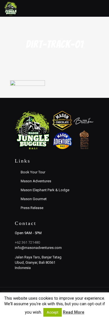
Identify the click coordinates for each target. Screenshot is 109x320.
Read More (73, 312)
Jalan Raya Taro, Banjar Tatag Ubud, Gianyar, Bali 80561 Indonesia (38, 262)
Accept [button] (52, 312)
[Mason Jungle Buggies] (10, 8)
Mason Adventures (36, 181)
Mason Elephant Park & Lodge (45, 190)
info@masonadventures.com (38, 248)
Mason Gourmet (34, 199)
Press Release (32, 208)
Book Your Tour (33, 172)
